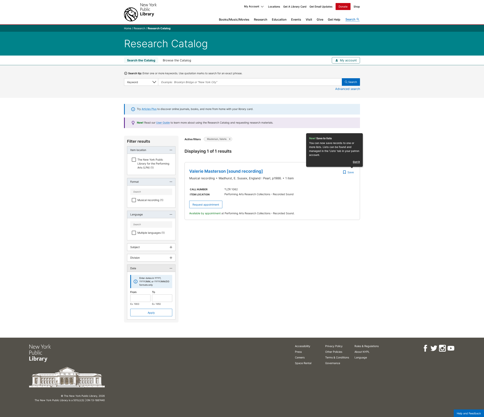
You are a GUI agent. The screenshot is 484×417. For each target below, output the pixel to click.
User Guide (163, 122)
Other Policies (333, 351)
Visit (309, 19)
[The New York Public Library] (140, 12)
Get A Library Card (294, 6)
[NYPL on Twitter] (433, 348)
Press (298, 351)
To (153, 292)
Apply (151, 312)
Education (279, 19)
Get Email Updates (321, 6)
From (133, 292)
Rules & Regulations (366, 346)
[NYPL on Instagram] (442, 348)
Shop (357, 6)
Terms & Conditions (337, 357)
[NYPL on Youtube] (451, 348)
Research (260, 19)
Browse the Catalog (177, 60)
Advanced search (347, 88)
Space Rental (303, 363)
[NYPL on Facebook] (425, 348)
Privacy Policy (334, 346)
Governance (332, 363)
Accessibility (302, 346)
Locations (274, 6)
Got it (356, 161)
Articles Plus (149, 109)
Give (320, 19)
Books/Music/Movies (234, 19)
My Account (251, 6)
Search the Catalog (141, 60)
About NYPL (362, 351)
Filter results (138, 141)
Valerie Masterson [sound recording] (226, 171)
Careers (300, 357)
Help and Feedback (469, 413)
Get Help (334, 19)
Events (296, 19)
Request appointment (205, 204)
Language (360, 357)
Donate (343, 6)
